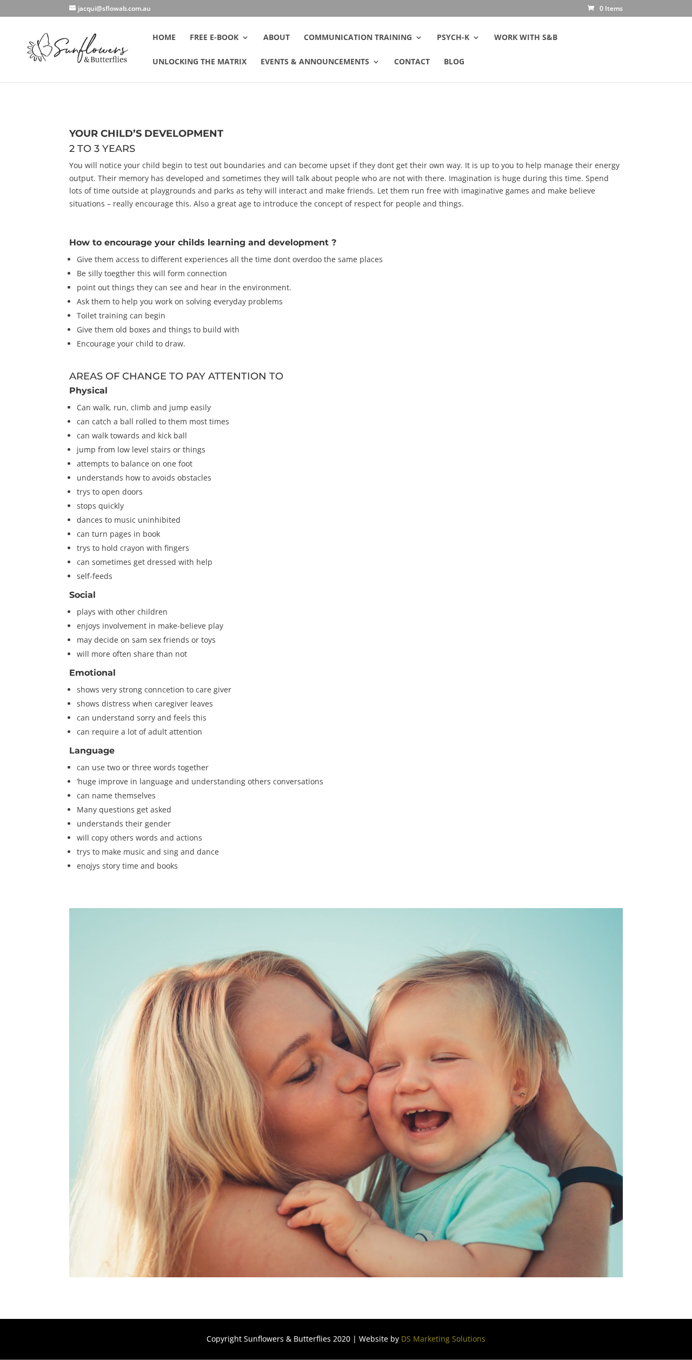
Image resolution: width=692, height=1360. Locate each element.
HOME (164, 38)
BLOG (454, 62)
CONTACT (412, 62)
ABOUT (276, 38)
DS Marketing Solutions (443, 1339)
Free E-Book (214, 38)
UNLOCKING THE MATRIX (199, 62)
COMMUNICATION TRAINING (358, 38)
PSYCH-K (453, 38)
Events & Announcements (315, 62)
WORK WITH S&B (525, 38)
